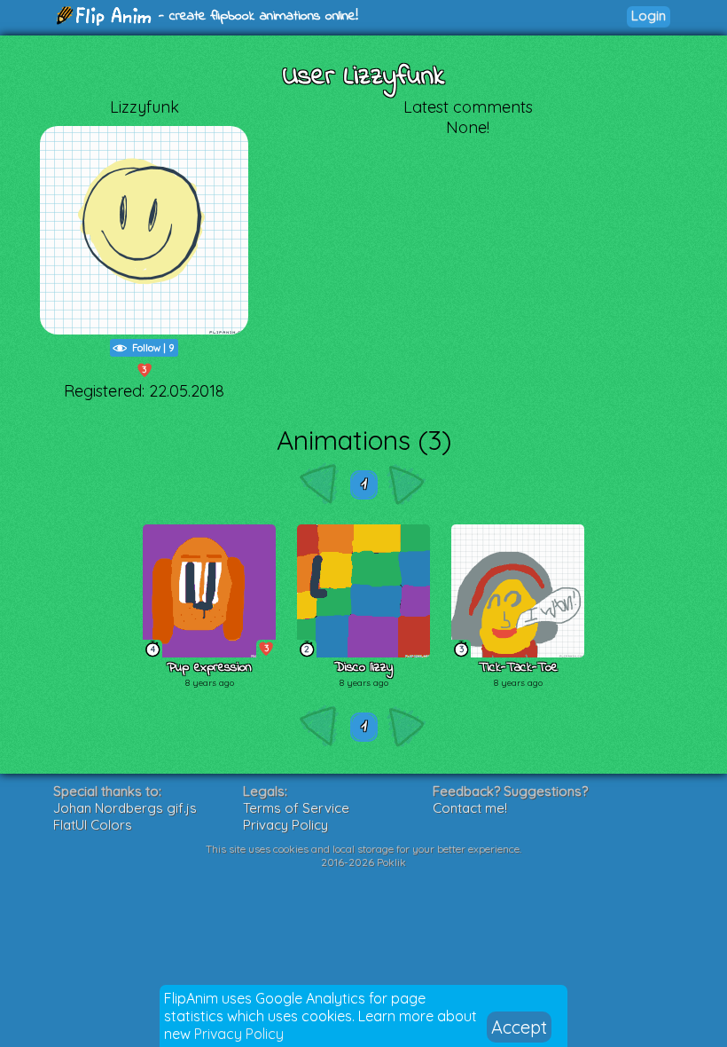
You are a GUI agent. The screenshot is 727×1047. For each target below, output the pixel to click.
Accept (519, 1027)
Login (648, 15)
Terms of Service (296, 807)
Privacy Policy (239, 1034)
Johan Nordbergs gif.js (125, 807)
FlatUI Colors (92, 824)
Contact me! (470, 807)
